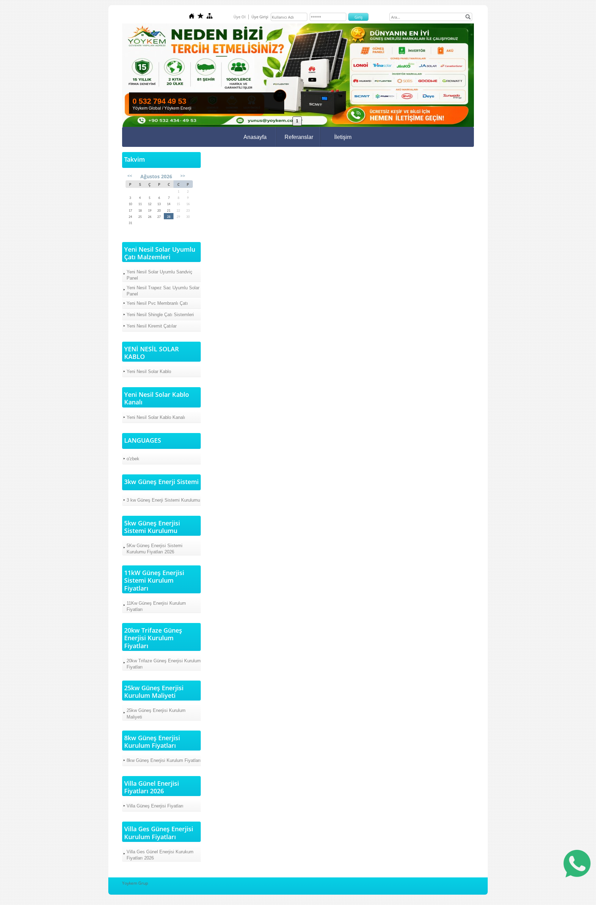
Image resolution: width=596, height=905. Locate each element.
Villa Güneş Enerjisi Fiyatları (155, 805)
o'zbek (133, 458)
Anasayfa (255, 137)
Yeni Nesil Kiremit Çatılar (152, 326)
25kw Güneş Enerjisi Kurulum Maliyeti (156, 713)
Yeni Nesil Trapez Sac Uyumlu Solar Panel (163, 290)
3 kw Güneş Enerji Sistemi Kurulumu (163, 500)
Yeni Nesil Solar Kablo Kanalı (156, 417)
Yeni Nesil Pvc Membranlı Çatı (157, 303)
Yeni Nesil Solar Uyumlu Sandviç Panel (159, 275)
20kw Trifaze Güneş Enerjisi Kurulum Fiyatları (164, 664)
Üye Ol (240, 16)
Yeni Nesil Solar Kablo (149, 371)
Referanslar (299, 137)
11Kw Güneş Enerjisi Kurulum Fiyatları (156, 606)
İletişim (342, 137)
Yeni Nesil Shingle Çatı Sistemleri (160, 314)
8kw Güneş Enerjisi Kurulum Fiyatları (164, 760)
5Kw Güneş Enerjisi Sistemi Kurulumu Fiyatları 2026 (154, 548)
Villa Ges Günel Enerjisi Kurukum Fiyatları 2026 (160, 855)
